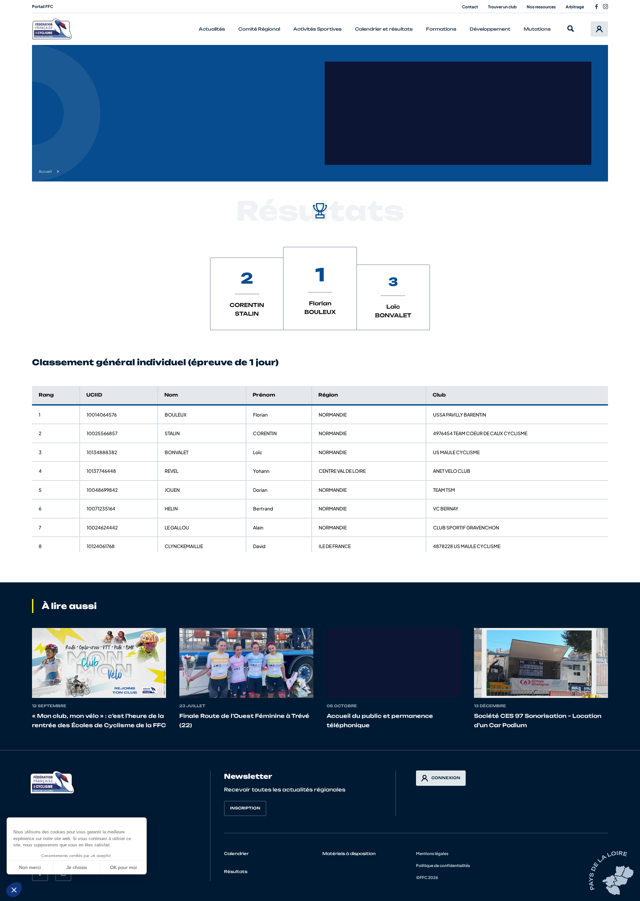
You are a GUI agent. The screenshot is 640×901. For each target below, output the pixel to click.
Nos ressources (541, 6)
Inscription (245, 808)
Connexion (445, 777)
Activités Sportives (317, 29)
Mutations (537, 29)
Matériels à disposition (349, 853)
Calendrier (236, 853)
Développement (490, 29)
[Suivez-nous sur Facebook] (596, 6)
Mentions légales (432, 853)
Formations (441, 29)
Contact (470, 6)
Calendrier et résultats (384, 29)
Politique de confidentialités (443, 865)
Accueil (45, 171)
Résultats (235, 871)
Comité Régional (259, 29)
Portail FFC (42, 6)
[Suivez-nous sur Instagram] (605, 6)
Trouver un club (502, 6)
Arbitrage (575, 6)
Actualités (212, 29)
